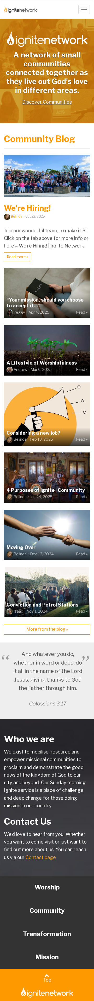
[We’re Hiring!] (47, 176)
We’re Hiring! (27, 208)
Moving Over (21, 547)
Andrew (20, 369)
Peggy (19, 312)
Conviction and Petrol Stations (42, 605)
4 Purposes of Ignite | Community (46, 490)
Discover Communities (47, 102)
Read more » (17, 257)
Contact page (41, 857)
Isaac (18, 611)
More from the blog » (47, 629)
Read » (81, 312)
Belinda (16, 216)
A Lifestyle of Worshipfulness (42, 363)
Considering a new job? (33, 433)
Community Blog (39, 138)
